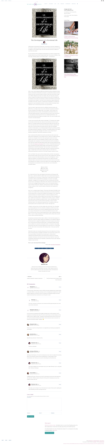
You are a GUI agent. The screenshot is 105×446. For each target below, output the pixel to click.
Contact (9, 0)
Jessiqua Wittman (34, 351)
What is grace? (48, 423)
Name (28, 413)
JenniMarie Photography (55, 244)
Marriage (62, 3)
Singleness (51, 3)
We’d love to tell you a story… (50, 425)
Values (6, 0)
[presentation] (71, 28)
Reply (60, 324)
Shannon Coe (44, 264)
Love (55, 3)
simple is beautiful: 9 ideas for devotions (34, 277)
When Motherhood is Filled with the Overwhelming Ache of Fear (71, 76)
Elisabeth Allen (33, 324)
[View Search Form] (77, 3)
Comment (29, 397)
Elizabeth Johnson (34, 309)
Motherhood (68, 3)
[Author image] (44, 42)
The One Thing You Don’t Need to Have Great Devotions (54, 278)
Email (40, 413)
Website (52, 413)
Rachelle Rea (33, 334)
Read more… (55, 430)
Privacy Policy (102, 440)
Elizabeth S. (32, 286)
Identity (45, 3)
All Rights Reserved (96, 440)
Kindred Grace (91, 440)
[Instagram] (103, 1)
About (2, 0)
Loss (58, 3)
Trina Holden (33, 372)
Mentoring (74, 3)
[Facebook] (101, 1)
